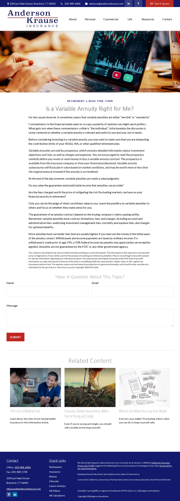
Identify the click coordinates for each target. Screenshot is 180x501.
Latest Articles (57, 485)
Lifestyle (54, 481)
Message (12, 305)
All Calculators (57, 495)
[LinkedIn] (129, 3)
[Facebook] (138, 3)
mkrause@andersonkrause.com (106, 3)
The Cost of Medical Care (25, 411)
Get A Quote (162, 3)
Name (10, 282)
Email (95, 282)
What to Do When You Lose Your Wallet (143, 411)
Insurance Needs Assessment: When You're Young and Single (86, 413)
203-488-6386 (72, 3)
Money (53, 476)
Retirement (55, 466)
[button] (73, 19)
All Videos (54, 490)
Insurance (54, 471)
